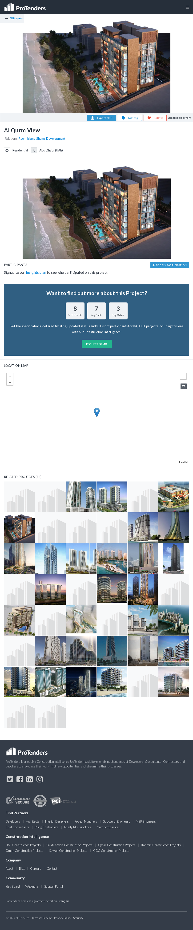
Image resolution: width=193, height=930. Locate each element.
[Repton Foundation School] (173, 496)
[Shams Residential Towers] (143, 682)
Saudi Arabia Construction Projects (69, 845)
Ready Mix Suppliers (77, 827)
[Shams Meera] (50, 651)
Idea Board (13, 886)
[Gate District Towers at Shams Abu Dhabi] (50, 589)
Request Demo (96, 344)
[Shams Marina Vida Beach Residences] (112, 558)
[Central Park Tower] (50, 558)
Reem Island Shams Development (41, 138)
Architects (33, 821)
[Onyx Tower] (173, 558)
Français (63, 901)
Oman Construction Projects (24, 850)
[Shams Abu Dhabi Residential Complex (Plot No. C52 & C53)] (81, 558)
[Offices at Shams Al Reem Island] (112, 620)
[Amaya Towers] (112, 496)
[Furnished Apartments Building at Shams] (19, 713)
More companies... (109, 827)
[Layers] (183, 376)
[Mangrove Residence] (112, 682)
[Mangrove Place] (81, 651)
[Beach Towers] (81, 496)
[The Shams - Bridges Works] (50, 713)
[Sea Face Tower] (19, 682)
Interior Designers (57, 821)
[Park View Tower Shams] (112, 651)
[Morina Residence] (81, 620)
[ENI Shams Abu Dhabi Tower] (143, 558)
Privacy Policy (62, 918)
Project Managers (86, 821)
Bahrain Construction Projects (161, 845)
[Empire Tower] (173, 527)
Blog (21, 868)
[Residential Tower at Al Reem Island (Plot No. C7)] (19, 651)
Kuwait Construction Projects (68, 850)
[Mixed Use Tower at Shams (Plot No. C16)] (81, 527)
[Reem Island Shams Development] (173, 620)
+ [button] (10, 376)
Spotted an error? (179, 117)
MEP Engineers (146, 821)
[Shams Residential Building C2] (19, 620)
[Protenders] (25, 5)
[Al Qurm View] (19, 527)
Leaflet (183, 462)
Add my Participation (171, 265)
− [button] (10, 382)
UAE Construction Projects (23, 845)
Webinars (32, 886)
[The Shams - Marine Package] (143, 496)
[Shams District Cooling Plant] (19, 589)
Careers (35, 868)
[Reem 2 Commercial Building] (143, 620)
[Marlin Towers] (143, 527)
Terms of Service (42, 918)
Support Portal (53, 886)
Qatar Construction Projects (116, 845)
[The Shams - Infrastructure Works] (173, 589)
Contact (52, 868)
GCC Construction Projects (111, 850)
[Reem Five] (50, 496)
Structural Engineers (116, 821)
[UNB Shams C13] (143, 589)
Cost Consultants (17, 827)
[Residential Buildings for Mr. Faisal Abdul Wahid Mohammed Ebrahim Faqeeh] (112, 527)
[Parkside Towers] (81, 682)
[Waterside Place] (19, 496)
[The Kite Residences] (143, 651)
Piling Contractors (46, 827)
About (9, 868)
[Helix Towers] (112, 589)
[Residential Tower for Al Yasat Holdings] (81, 589)
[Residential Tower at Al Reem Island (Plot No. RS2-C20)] (50, 620)
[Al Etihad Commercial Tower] (50, 527)
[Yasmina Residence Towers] (173, 651)
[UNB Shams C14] (19, 558)
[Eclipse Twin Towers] (50, 682)
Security (78, 918)
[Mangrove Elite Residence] (173, 682)
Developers (13, 821)
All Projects (16, 18)
